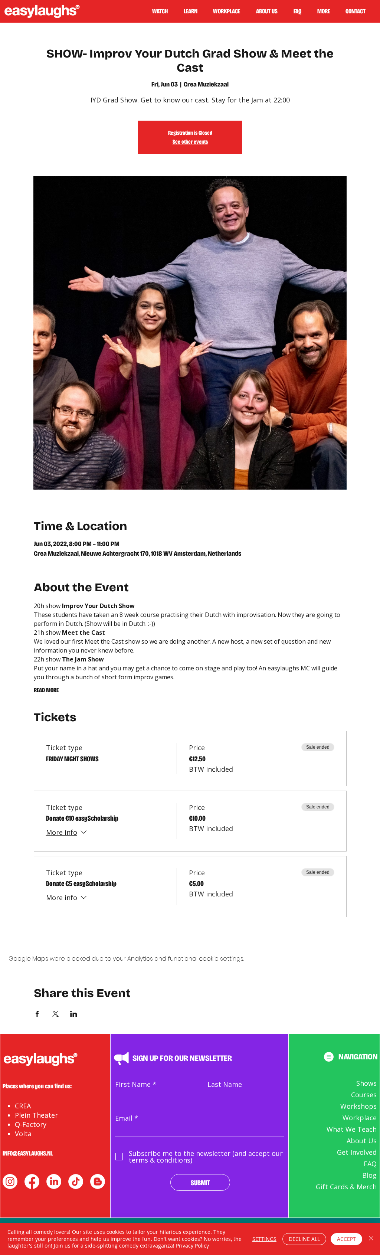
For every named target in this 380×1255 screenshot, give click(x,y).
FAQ (370, 1163)
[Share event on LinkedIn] (73, 1014)
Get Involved (357, 1152)
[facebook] (31, 1181)
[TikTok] (75, 1181)
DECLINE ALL (304, 1238)
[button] (193, 11)
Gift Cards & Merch (346, 1186)
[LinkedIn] (53, 1181)
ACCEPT (346, 1238)
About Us (362, 1140)
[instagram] (10, 1181)
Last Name (224, 1084)
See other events (190, 141)
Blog (369, 1175)
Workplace (360, 1117)
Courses (364, 1094)
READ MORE (46, 690)
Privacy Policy (192, 1245)
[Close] (371, 1239)
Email (123, 1118)
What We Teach (352, 1129)
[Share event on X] (55, 1014)
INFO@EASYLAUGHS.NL (28, 1153)
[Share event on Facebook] (37, 1014)
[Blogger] (97, 1181)
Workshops (358, 1106)
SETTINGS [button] (264, 1238)
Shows (366, 1083)
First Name (133, 1084)
